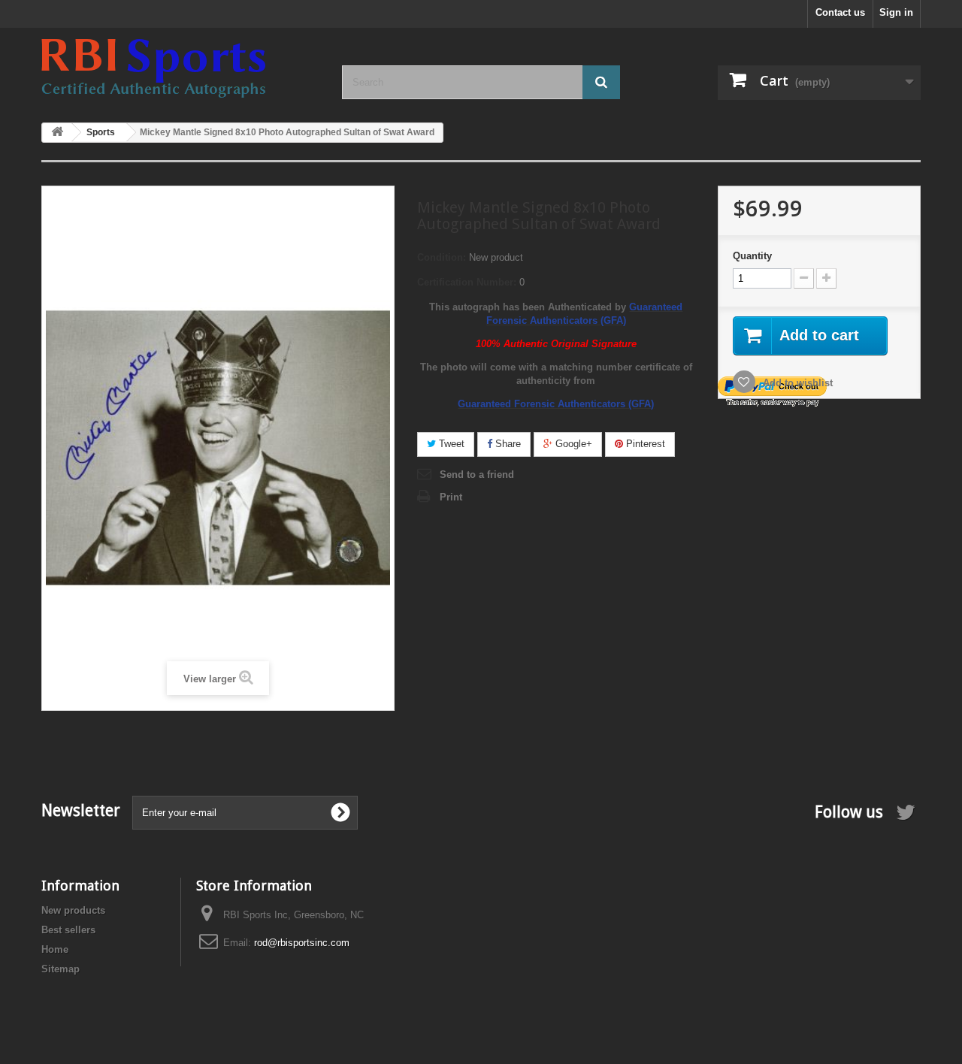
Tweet (450, 443)
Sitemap (60, 969)
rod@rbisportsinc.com (301, 942)
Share (506, 443)
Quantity (752, 255)
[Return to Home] (57, 132)
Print (451, 497)
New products (73, 910)
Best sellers (68, 930)
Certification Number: (466, 282)
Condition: (441, 257)
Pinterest (644, 443)
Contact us (840, 12)
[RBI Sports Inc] (180, 68)
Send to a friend (477, 474)
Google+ (572, 443)
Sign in (896, 12)
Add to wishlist (796, 382)
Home (54, 949)
